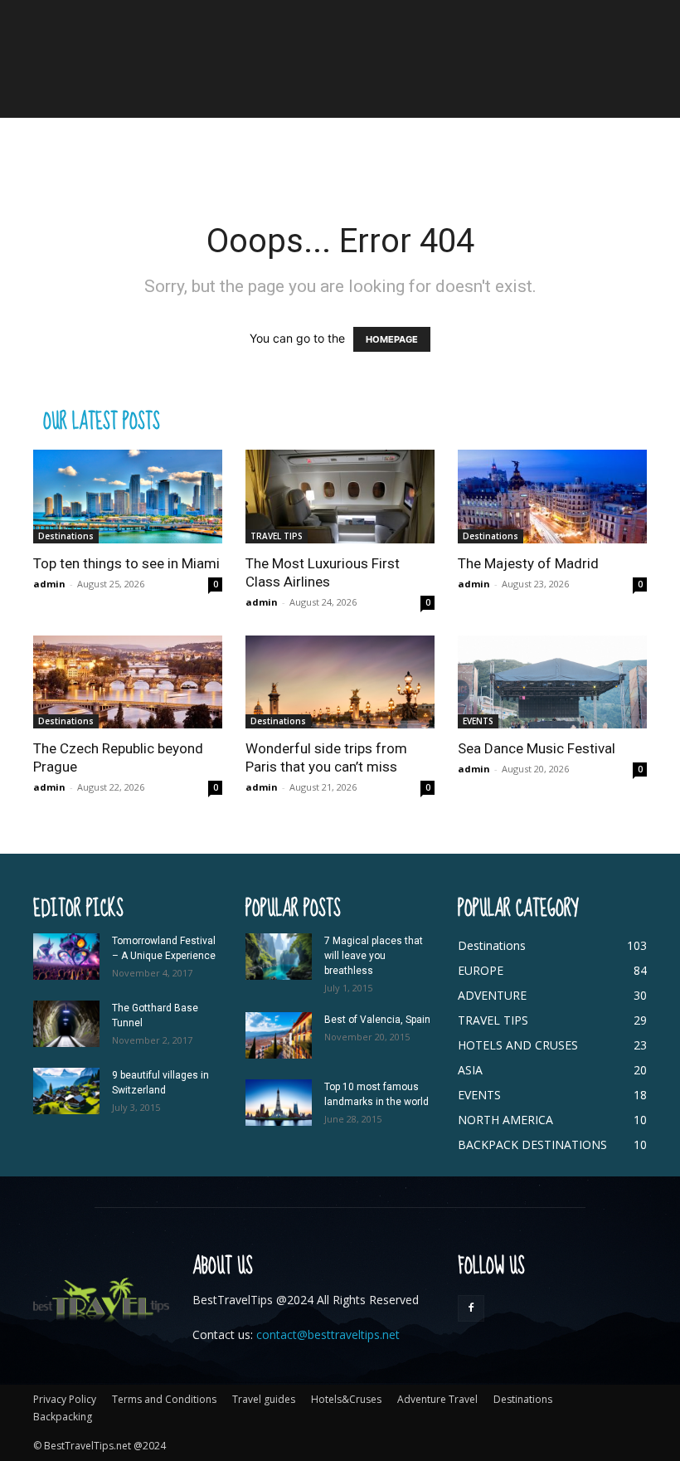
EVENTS (478, 721)
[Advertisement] (340, 154)
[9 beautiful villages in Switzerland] (66, 1091)
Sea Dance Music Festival (536, 748)
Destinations (66, 536)
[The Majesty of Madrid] (552, 496)
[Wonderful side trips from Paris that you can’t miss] (340, 682)
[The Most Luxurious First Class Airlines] (340, 496)
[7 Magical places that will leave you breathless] (278, 956)
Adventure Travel (437, 1399)
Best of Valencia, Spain (377, 1019)
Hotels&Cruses (346, 1399)
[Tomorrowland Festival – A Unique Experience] (66, 956)
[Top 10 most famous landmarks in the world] (278, 1102)
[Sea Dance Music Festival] (552, 682)
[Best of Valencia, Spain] (278, 1035)
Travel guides (263, 1399)
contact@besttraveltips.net (328, 1334)
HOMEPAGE (392, 339)
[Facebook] (471, 1308)
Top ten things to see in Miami (126, 563)
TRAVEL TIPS (276, 536)
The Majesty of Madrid (528, 563)
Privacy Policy (64, 1399)
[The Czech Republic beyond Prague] (127, 682)
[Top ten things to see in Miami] (127, 496)
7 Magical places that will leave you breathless (373, 955)
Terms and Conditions (164, 1399)
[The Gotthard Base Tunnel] (66, 1024)
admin (49, 583)
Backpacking (62, 1417)
